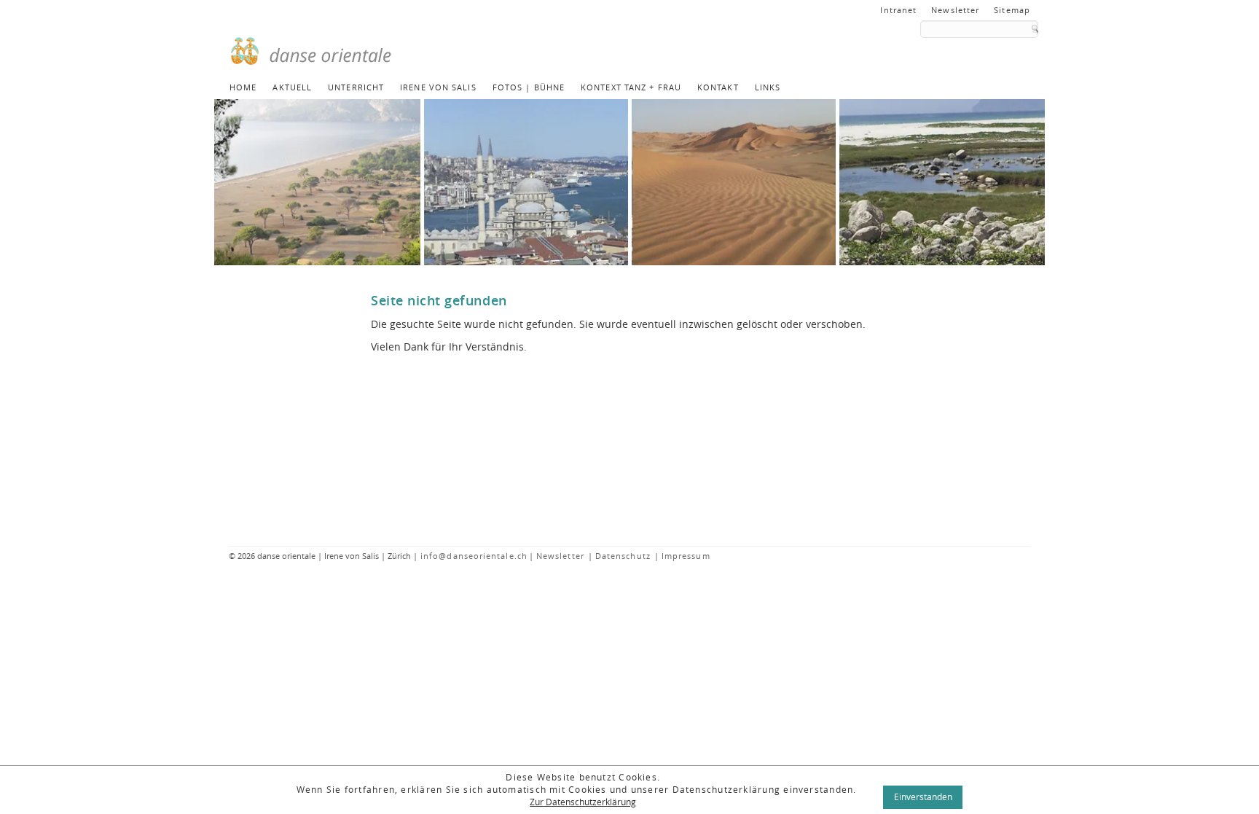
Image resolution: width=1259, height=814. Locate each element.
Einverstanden (923, 797)
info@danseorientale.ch (473, 556)
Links (768, 87)
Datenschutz (623, 556)
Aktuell (292, 87)
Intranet (898, 9)
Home (243, 87)
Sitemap (1012, 9)
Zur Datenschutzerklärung (583, 802)
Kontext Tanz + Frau (631, 87)
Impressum (686, 556)
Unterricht (356, 87)
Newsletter (955, 9)
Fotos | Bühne (529, 87)
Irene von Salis (438, 87)
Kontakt (718, 87)
